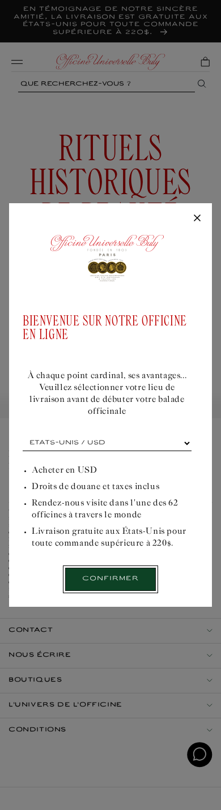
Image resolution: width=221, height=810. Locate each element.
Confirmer (110, 578)
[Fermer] (197, 218)
